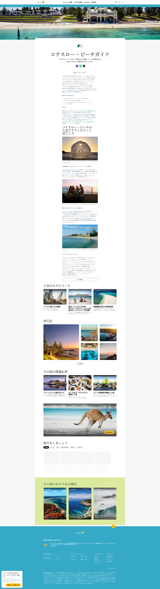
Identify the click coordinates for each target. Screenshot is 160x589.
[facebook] (77, 66)
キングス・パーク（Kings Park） (85, 121)
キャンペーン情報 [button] (67, 2)
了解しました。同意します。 (13, 585)
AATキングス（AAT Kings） (76, 119)
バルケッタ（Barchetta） (85, 218)
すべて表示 (79, 447)
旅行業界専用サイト (110, 556)
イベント (52, 447)
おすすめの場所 (8, 5)
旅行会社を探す (109, 432)
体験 (57, 447)
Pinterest (85, 559)
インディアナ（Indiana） (72, 213)
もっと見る (80, 363)
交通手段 (72, 447)
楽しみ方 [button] (87, 2)
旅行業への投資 (109, 561)
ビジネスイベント (109, 559)
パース (85, 78)
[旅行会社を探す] (80, 419)
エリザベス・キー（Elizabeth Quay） (85, 114)
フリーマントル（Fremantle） (87, 110)
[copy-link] (84, 66)
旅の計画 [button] (93, 2)
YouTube (74, 559)
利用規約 (96, 558)
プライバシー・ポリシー (98, 557)
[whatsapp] (80, 66)
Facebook (74, 556)
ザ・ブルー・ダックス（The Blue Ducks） (73, 211)
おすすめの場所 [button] (78, 2)
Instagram (85, 556)
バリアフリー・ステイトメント (98, 561)
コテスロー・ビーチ (67, 110)
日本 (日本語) (47, 557)
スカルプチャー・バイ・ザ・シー (70, 170)
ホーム (2, 5)
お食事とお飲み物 (64, 447)
